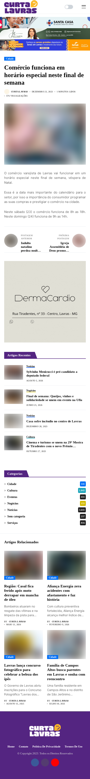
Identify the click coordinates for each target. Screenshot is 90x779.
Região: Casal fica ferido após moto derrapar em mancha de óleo (21, 593)
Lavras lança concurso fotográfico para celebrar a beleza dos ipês (22, 672)
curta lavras (19, 91)
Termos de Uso (73, 746)
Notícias (46, 510)
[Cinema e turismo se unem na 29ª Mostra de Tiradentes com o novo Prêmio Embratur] (13, 443)
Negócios (46, 503)
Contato (23, 746)
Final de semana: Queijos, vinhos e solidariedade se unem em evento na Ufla (54, 398)
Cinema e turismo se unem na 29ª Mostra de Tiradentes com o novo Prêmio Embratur (54, 444)
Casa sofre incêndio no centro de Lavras (54, 421)
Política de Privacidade (46, 746)
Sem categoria (46, 516)
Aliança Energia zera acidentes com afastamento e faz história (64, 593)
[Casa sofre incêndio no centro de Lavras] (13, 421)
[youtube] (55, 762)
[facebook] (35, 762)
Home (11, 746)
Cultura (46, 490)
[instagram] (45, 762)
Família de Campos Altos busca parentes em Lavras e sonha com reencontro (66, 672)
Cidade (10, 58)
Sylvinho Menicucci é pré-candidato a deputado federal (51, 373)
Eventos (46, 497)
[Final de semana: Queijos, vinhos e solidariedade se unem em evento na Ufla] (13, 396)
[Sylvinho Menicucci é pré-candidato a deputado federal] (13, 372)
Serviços (46, 522)
